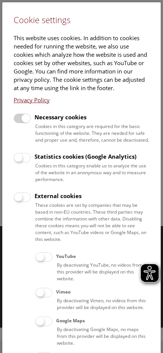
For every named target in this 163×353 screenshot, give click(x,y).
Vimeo (63, 292)
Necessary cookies (60, 117)
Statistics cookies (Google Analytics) (85, 156)
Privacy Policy (32, 100)
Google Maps (70, 320)
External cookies (58, 196)
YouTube (66, 256)
